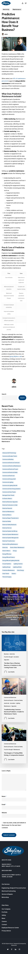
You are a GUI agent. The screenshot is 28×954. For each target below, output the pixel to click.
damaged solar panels (8, 495)
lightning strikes (17, 567)
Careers (4, 921)
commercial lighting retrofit (9, 485)
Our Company (6, 909)
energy (15, 550)
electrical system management (10, 537)
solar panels (5, 573)
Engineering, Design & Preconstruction (14, 888)
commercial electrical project (10, 469)
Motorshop (5, 897)
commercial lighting (7, 482)
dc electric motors (7, 498)
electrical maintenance (8, 511)
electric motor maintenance (17, 547)
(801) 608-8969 (7, 870)
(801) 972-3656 (6, 860)
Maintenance (17, 9)
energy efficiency (6, 554)
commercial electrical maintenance (11, 466)
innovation (16, 656)
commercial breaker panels (9, 456)
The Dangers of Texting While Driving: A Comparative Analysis (13, 432)
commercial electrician (8, 475)
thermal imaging (6, 576)
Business (6, 654)
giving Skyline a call (15, 356)
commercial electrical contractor (11, 462)
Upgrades (6, 659)
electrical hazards (7, 508)
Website (4, 812)
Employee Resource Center (10, 927)
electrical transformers (8, 541)
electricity (6, 9)
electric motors (6, 550)
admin (6, 34)
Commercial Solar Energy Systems (11, 488)
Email (4, 804)
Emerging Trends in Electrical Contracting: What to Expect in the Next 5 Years (12, 417)
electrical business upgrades (10, 501)
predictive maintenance (8, 570)
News (3, 918)
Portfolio (4, 912)
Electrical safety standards (9, 524)
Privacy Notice (6, 931)
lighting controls (18, 563)
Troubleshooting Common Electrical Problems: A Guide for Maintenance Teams (13, 425)
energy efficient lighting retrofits (10, 560)
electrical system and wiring (9, 531)
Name (4, 796)
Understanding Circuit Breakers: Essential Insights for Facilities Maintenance (12, 439)
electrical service (6, 528)
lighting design (6, 567)
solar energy (20, 570)
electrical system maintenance (10, 534)
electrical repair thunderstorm (10, 518)
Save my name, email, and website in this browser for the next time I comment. (14, 825)
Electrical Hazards (9, 700)
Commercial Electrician (10, 697)
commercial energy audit (9, 479)
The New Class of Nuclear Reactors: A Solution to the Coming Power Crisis (14, 410)
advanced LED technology (9, 453)
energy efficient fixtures (8, 557)
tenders (14, 573)
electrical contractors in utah (9, 505)
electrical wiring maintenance (10, 544)
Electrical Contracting (9, 891)
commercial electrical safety (9, 472)
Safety (4, 915)
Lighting (18, 703)
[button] (26, 3)
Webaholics (14, 945)
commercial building (7, 459)
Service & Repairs (7, 894)
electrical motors (6, 514)
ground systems (6, 563)
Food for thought (8, 656)
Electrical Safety (18, 700)
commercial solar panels (9, 492)
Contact (4, 924)
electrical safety (6, 521)
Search (4, 394)
